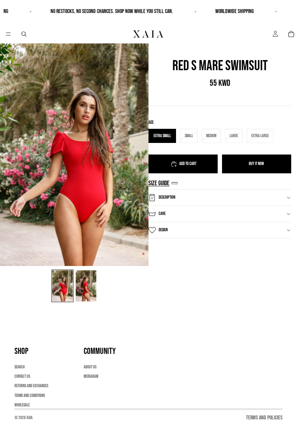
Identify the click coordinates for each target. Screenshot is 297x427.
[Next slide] (140, 155)
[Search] (24, 34)
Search (19, 367)
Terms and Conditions (29, 395)
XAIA (29, 417)
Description (167, 197)
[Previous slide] (8, 155)
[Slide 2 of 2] (86, 285)
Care (162, 213)
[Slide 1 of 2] (62, 285)
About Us (90, 367)
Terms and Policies (264, 417)
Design (163, 230)
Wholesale (22, 405)
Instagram (91, 376)
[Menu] (8, 34)
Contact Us (22, 376)
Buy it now (256, 163)
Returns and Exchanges (31, 386)
